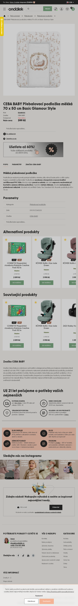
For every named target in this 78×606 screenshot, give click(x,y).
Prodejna (52, 441)
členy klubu (18, 403)
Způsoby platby (47, 549)
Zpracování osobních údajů (51, 560)
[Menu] (4, 9)
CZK (70, 2)
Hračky (65, 553)
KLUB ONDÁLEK (17, 430)
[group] (17, 262)
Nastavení (39, 596)
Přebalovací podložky (38, 204)
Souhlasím (46, 601)
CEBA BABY (34, 216)
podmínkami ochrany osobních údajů (48, 512)
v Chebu (57, 443)
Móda (65, 556)
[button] (17, 279)
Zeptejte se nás (11, 138)
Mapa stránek (7, 581)
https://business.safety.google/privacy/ (60, 592)
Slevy (65, 567)
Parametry (17, 164)
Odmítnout (31, 601)
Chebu (66, 414)
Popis (5, 164)
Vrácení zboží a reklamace (50, 553)
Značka (33, 164)
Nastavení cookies (47, 563)
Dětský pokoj (67, 546)
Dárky (65, 563)
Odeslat (55, 507)
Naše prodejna (47, 542)
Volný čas (66, 560)
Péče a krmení (68, 549)
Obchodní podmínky (48, 556)
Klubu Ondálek (15, 2)
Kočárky (65, 538)
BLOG (51, 430)
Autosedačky (67, 542)
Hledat (47, 9)
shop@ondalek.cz (17, 543)
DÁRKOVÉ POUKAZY (19, 441)
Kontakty (44, 538)
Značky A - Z (7, 578)
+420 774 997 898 (17, 545)
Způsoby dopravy (47, 546)
